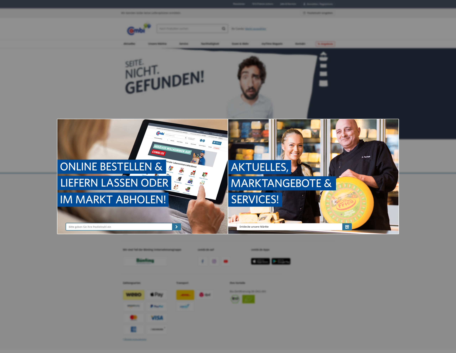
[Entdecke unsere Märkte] (347, 226)
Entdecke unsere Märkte (254, 226)
